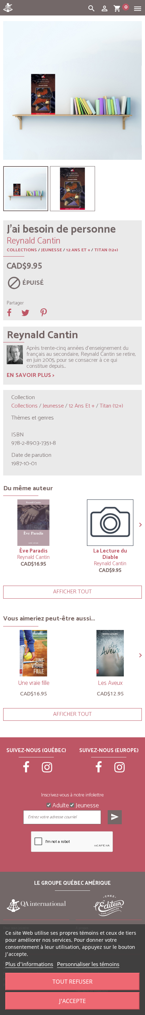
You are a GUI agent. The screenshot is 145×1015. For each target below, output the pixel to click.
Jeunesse (51, 250)
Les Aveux (110, 683)
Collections (22, 250)
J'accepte (72, 1001)
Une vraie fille (33, 683)
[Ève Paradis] (33, 522)
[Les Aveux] (110, 653)
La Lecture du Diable (110, 554)
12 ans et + (78, 250)
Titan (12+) (106, 250)
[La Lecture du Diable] (110, 522)
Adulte (60, 804)
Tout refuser (72, 981)
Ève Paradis (33, 551)
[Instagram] (47, 770)
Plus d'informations (29, 963)
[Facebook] (26, 770)
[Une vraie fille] (33, 653)
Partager (15, 303)
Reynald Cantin (33, 557)
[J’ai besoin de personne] (25, 188)
